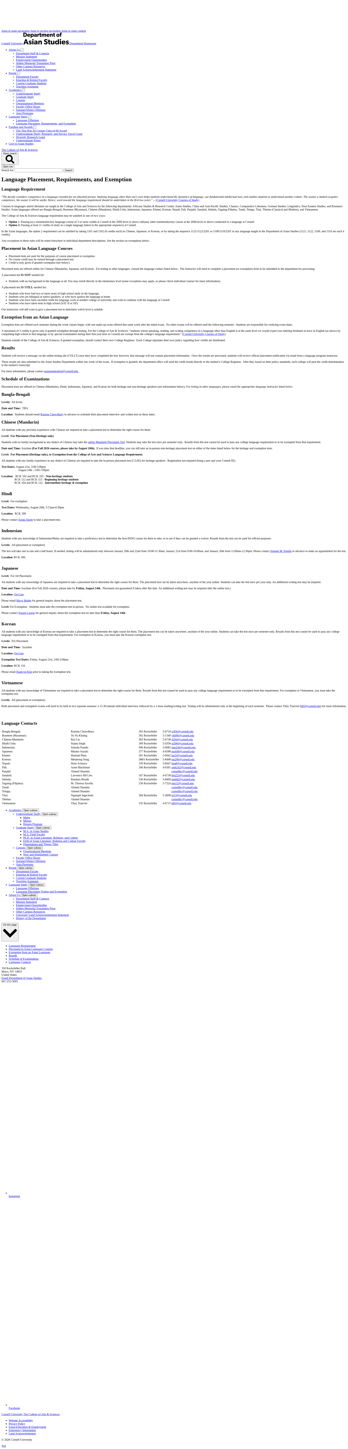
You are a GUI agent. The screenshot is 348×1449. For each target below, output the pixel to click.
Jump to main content (73, 30)
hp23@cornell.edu (182, 755)
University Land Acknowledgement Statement (42, 915)
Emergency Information (22, 1430)
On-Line (19, 594)
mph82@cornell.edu (183, 779)
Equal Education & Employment (27, 1427)
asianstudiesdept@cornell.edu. (61, 371)
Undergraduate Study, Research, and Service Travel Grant (49, 133)
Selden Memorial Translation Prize (35, 63)
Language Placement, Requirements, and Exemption (46, 123)
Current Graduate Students (31, 83)
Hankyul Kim (24, 671)
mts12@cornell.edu (182, 783)
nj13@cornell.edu (181, 795)
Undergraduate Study (28, 93)
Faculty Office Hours (28, 106)
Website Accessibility (21, 1420)
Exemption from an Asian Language (29, 952)
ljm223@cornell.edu (183, 775)
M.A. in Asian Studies (36, 831)
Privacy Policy (17, 1423)
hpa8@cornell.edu (181, 763)
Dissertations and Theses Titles (40, 844)
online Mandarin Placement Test (106, 442)
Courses (20, 100)
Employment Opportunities (31, 59)
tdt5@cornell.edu (310, 706)
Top (3, 1445)
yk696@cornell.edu (182, 735)
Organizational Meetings (30, 103)
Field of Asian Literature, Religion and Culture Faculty (54, 841)
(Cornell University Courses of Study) (177, 200)
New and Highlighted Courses (40, 854)
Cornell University (12, 43)
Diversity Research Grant (30, 137)
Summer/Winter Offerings (30, 110)
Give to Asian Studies (21, 143)
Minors (27, 820)
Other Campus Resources (30, 66)
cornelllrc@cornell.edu (184, 771)
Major (26, 817)
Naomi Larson (26, 612)
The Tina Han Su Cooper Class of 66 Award (41, 130)
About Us (15, 49)
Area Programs (24, 113)
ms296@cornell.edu (182, 759)
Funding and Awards (21, 127)
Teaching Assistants (27, 86)
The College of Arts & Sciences (19, 149)
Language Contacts (20, 962)
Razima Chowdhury (52, 414)
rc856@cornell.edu (182, 731)
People (13, 73)
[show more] (22, 50)
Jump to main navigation (15, 30)
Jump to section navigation (45, 30)
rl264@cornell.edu (182, 739)
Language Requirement (22, 945)
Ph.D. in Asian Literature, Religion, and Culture (50, 837)
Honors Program (32, 824)
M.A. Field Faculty (34, 834)
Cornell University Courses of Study (204, 334)
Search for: (8, 170)
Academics (15, 90)
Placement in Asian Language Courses (31, 949)
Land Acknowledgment (22, 1433)
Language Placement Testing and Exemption (41, 891)
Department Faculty (27, 76)
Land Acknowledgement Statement (36, 69)
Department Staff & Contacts (32, 53)
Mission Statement (26, 56)
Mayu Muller (23, 600)
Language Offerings (27, 120)
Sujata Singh (25, 519)
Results (13, 955)
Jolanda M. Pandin (281, 551)
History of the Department (31, 918)
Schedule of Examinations (24, 958)
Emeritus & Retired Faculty (31, 80)
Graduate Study (25, 96)
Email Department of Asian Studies (21, 978)
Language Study (18, 116)
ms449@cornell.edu (182, 751)
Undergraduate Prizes (28, 140)
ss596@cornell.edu (182, 743)
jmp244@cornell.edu (183, 747)
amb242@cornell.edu (183, 767)
